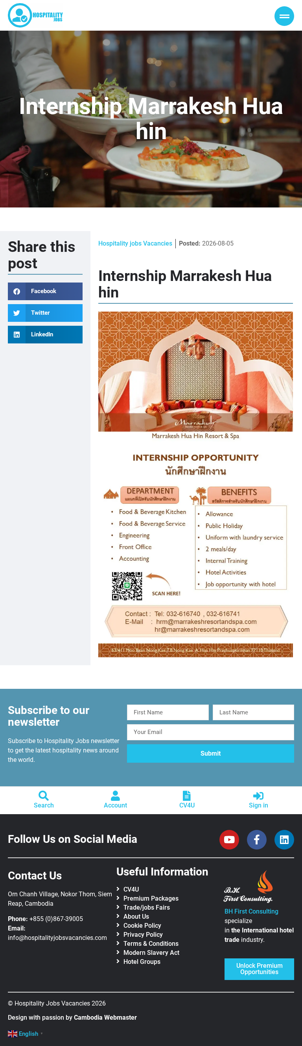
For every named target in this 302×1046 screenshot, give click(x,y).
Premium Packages (151, 898)
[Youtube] (229, 840)
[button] (45, 291)
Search (44, 805)
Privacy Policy (143, 934)
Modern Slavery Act (151, 952)
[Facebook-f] (257, 840)
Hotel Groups (141, 961)
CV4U (187, 805)
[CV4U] (187, 796)
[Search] (44, 796)
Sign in (258, 805)
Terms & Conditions (151, 943)
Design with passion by (72, 1017)
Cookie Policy (142, 925)
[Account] (115, 796)
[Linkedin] (284, 840)
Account (115, 805)
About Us (136, 916)
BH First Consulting (251, 911)
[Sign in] (258, 796)
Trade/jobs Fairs (146, 907)
